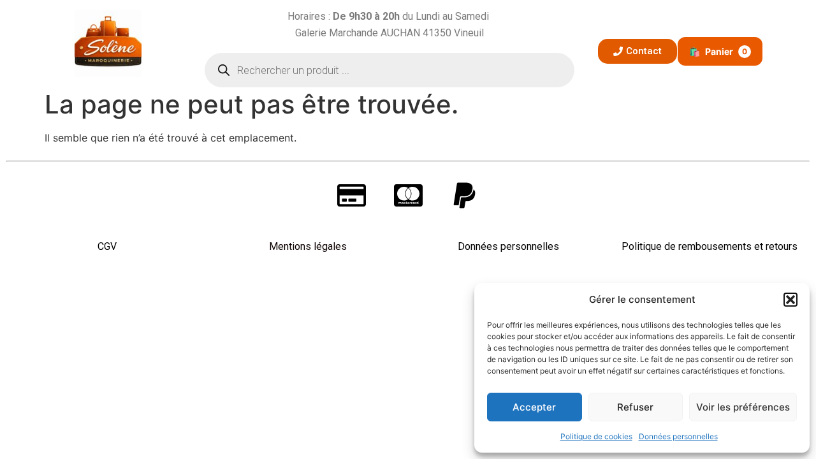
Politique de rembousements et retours (710, 246)
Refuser (635, 407)
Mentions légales (308, 246)
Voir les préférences (743, 407)
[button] (790, 299)
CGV (107, 246)
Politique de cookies (596, 436)
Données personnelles (678, 436)
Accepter (534, 407)
